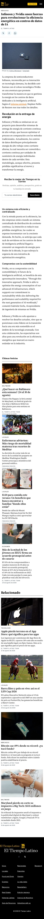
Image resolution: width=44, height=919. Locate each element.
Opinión (20, 876)
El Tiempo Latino (7, 28)
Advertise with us (24, 903)
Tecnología (6, 628)
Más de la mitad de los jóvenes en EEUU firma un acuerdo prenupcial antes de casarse (17, 554)
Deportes (21, 871)
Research (38, 866)
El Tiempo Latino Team (11, 412)
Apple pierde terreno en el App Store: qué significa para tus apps (20, 632)
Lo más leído (22, 882)
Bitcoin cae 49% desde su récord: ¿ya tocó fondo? (22, 747)
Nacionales (21, 866)
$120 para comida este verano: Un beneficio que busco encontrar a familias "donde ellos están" (16, 501)
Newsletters (22, 887)
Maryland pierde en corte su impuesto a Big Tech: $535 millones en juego (21, 806)
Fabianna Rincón (8, 466)
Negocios (5, 10)
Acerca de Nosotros (25, 898)
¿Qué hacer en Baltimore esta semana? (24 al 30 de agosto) (16, 392)
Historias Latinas (8, 898)
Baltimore (6, 386)
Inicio (4, 866)
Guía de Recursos (9, 903)
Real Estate (6, 892)
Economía (6, 546)
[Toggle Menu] (41, 4)
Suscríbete (32, 4)
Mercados (5, 742)
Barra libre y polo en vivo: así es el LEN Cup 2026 (20, 690)
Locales (5, 437)
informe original (18, 104)
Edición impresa (23, 892)
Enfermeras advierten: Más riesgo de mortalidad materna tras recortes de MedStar (16, 445)
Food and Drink (8, 876)
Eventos (5, 882)
